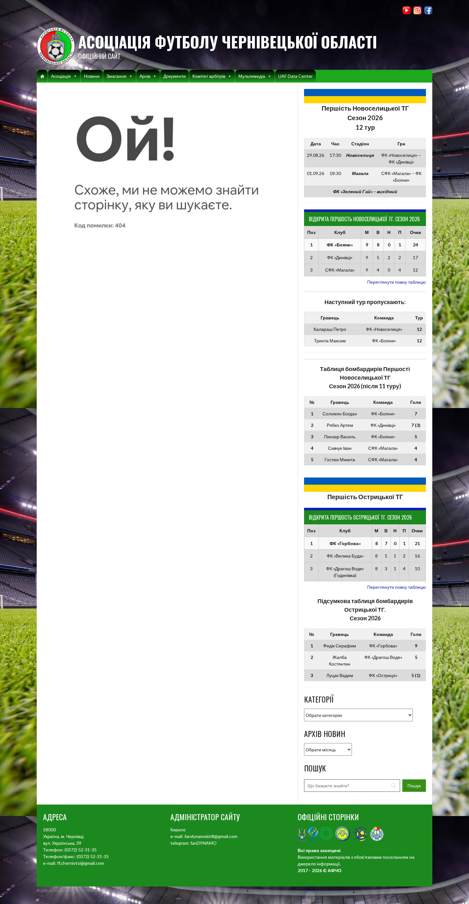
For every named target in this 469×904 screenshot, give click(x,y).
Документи (174, 76)
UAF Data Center (295, 76)
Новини (92, 76)
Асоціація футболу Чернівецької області (227, 41)
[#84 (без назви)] (42, 76)
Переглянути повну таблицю (396, 282)
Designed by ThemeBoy (411, 890)
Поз (311, 232)
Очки (415, 232)
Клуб (340, 232)
